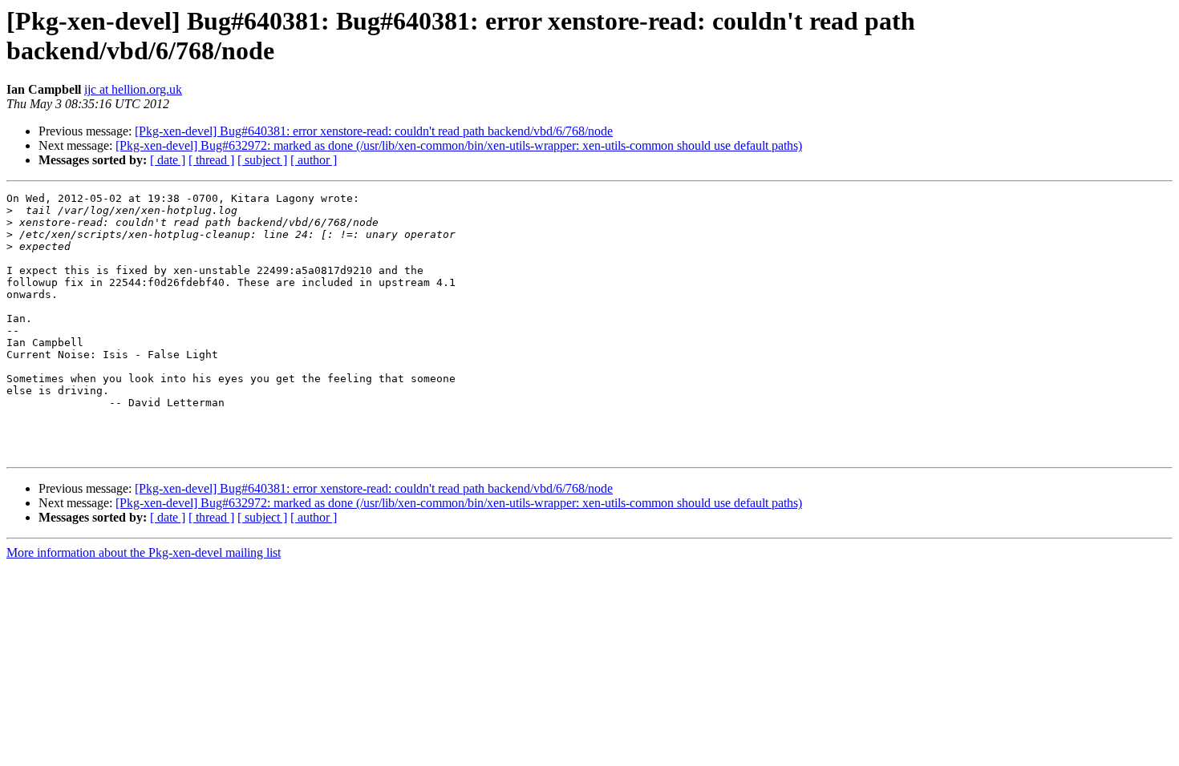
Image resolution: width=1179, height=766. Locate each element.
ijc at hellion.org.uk (133, 89)
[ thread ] (211, 160)
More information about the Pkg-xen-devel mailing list (143, 552)
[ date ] (167, 160)
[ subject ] (262, 160)
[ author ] (313, 160)
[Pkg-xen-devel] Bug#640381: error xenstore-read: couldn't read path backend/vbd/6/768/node (374, 131)
